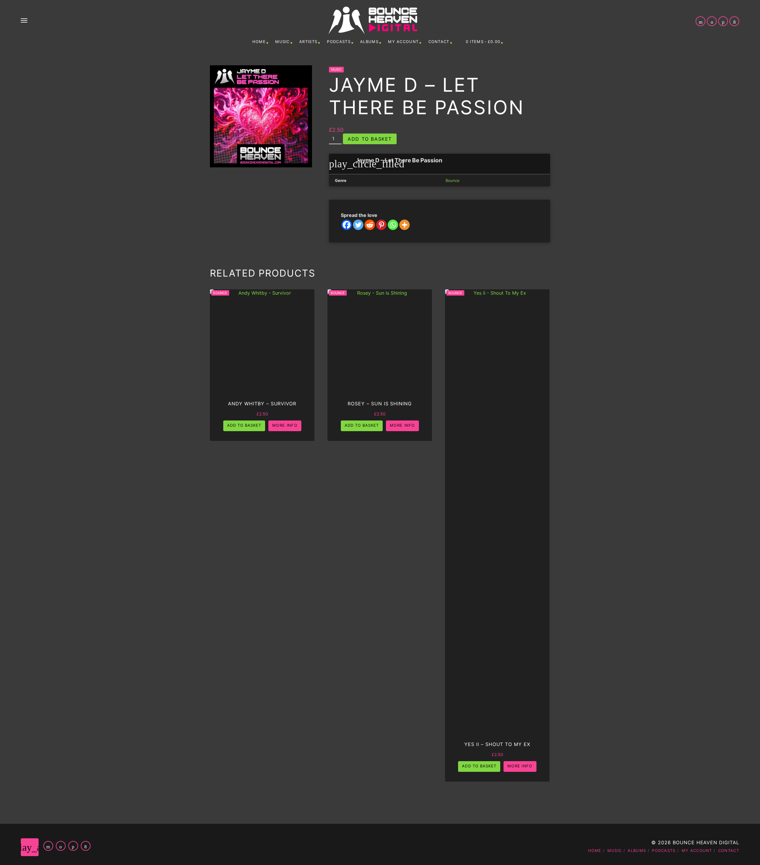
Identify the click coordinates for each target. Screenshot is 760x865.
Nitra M (669, 855)
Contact (438, 41)
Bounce (453, 180)
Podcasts (338, 41)
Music (282, 41)
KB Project (437, 844)
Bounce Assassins (428, 821)
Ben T (672, 810)
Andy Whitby (435, 798)
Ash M (671, 798)
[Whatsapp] (393, 225)
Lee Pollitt (665, 844)
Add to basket (370, 139)
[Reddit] (370, 225)
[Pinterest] (381, 225)
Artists (308, 41)
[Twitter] (358, 225)
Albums (369, 41)
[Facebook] (346, 225)
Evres (672, 832)
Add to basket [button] (244, 425)
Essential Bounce (428, 832)
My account (403, 41)
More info (284, 425)
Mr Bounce (437, 855)
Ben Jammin (436, 810)
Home (259, 41)
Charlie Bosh (662, 821)
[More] (404, 225)
